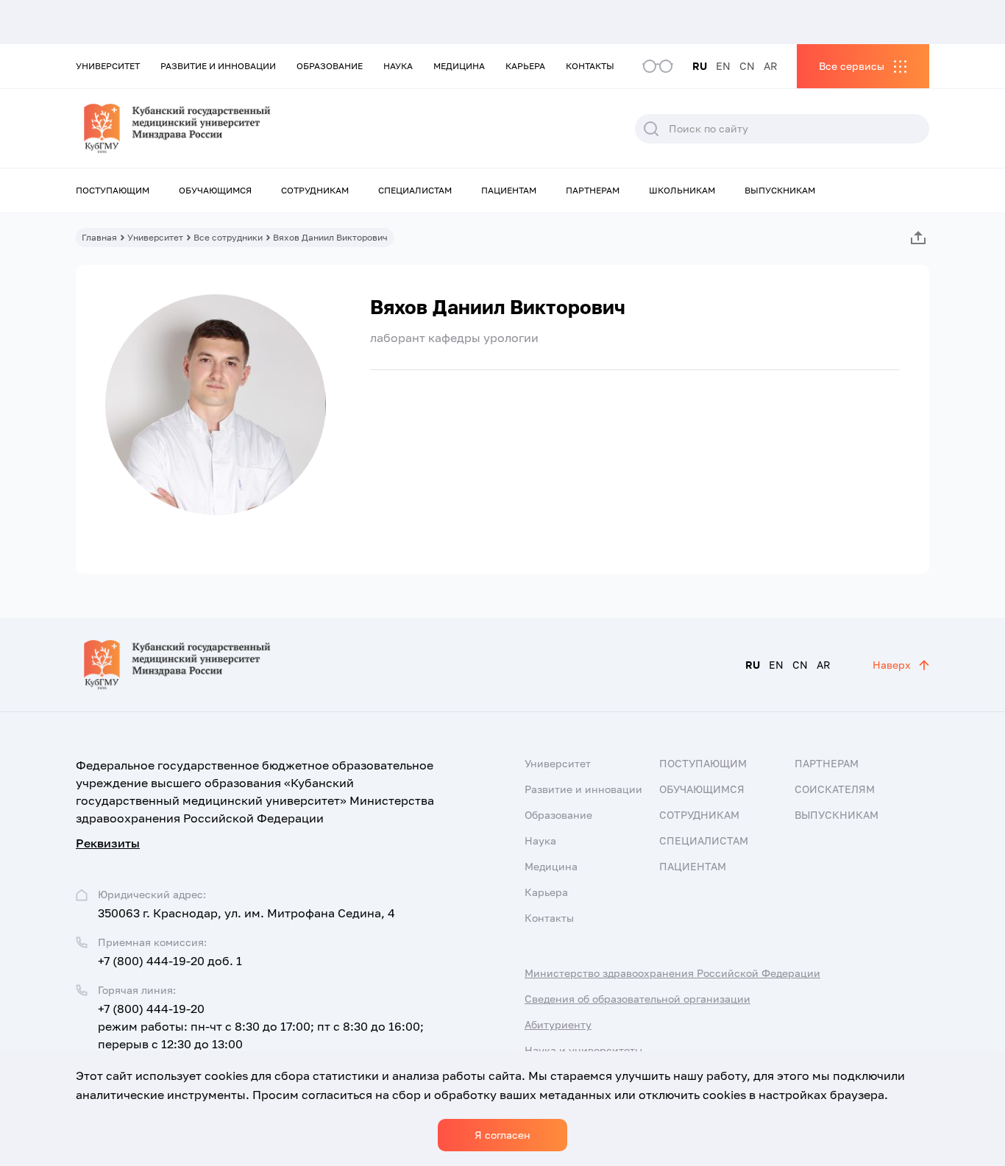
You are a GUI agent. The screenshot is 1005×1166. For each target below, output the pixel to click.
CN (747, 66)
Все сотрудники (228, 237)
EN (723, 66)
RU (699, 66)
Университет (108, 65)
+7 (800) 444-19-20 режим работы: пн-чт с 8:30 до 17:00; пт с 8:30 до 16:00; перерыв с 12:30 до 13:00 (261, 1026)
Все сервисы (851, 66)
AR (771, 66)
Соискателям (835, 789)
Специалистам (415, 190)
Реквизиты (108, 843)
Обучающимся (215, 190)
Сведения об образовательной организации (637, 998)
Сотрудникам (315, 190)
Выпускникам (780, 190)
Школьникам (682, 190)
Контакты (590, 65)
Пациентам (508, 190)
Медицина (459, 65)
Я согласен (502, 1134)
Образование (329, 65)
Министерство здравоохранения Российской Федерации (672, 973)
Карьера (525, 65)
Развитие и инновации (218, 65)
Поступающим (112, 190)
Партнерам (592, 190)
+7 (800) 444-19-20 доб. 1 (170, 960)
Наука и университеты (583, 1050)
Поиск (651, 128)
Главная (99, 237)
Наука (398, 65)
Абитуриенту (558, 1024)
